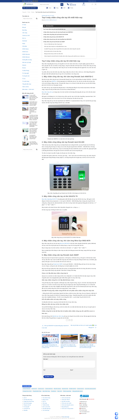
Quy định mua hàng (66, 401)
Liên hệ (25, 397)
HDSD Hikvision (26, 54)
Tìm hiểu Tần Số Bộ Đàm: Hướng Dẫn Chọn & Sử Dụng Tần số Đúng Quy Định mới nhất (33, 131)
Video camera (25, 86)
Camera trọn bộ (80, 388)
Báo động (24, 30)
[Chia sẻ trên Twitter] (69, 320)
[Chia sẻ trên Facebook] (67, 320)
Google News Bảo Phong (29, 401)
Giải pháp (24, 46)
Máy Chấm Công (46, 391)
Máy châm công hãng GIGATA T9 (49, 199)
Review (32, 12)
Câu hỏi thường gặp (28, 403)
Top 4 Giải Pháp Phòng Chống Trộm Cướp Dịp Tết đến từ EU (33, 143)
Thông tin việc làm (27, 404)
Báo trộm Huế (65, 388)
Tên (44, 370)
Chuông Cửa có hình (27, 391)
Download (24, 40)
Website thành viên (92, 1)
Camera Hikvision (26, 388)
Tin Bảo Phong (25, 70)
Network (24, 65)
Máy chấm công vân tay (47, 92)
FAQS (23, 43)
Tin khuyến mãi (25, 76)
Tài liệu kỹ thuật (46, 404)
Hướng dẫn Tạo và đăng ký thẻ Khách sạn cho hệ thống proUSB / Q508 (33, 103)
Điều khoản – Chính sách (28, 89)
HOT (64, 7)
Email (71, 370)
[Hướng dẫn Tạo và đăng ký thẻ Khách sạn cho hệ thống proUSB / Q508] (69, 339)
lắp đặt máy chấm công (58, 316)
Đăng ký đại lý (45, 399)
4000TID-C (54, 81)
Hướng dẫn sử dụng (27, 59)
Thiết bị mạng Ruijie (67, 391)
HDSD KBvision (26, 57)
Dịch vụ (24, 38)
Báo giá (24, 27)
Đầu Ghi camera (57, 388)
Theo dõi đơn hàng (46, 397)
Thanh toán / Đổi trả (66, 399)
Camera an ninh (26, 35)
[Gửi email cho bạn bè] (72, 320)
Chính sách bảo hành (66, 397)
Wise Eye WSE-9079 (64, 243)
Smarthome (53, 391)
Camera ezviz (41, 388)
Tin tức (71, 7)
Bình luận (45, 359)
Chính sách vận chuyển (66, 403)
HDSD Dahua (25, 49)
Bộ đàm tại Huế (72, 388)
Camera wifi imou (48, 388)
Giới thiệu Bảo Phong (28, 399)
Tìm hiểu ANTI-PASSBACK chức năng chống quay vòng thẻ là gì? (33, 137)
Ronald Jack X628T (57, 264)
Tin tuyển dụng (25, 81)
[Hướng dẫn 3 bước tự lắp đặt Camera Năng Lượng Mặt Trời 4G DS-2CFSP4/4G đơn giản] (88, 339)
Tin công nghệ (25, 73)
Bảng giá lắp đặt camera (77, 391)
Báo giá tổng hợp (65, 406)
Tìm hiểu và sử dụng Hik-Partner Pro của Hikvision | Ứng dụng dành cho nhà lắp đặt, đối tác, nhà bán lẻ (33, 117)
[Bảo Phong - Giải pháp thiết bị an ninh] (28, 4)
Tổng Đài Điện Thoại (37, 391)
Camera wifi (34, 388)
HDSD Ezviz (25, 51)
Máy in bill (60, 391)
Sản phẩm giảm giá (46, 408)
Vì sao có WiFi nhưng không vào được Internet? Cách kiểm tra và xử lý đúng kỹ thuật (33, 97)
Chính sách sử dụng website (67, 408)
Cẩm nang (24, 32)
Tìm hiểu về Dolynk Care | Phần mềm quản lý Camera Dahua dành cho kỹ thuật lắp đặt (33, 124)
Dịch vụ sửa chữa (46, 406)
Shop (57, 7)
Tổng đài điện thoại (26, 84)
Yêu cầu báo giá (46, 410)
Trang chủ (24, 12)
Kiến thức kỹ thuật (26, 62)
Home (49, 7)
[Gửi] (61, 4)
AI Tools (24, 24)
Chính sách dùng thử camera (68, 404)
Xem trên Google (66, 416)
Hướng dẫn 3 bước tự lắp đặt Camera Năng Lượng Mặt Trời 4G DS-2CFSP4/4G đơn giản (33, 110)
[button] (92, 4)
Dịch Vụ (44, 401)
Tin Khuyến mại (27, 408)
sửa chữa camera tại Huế (90, 388)
